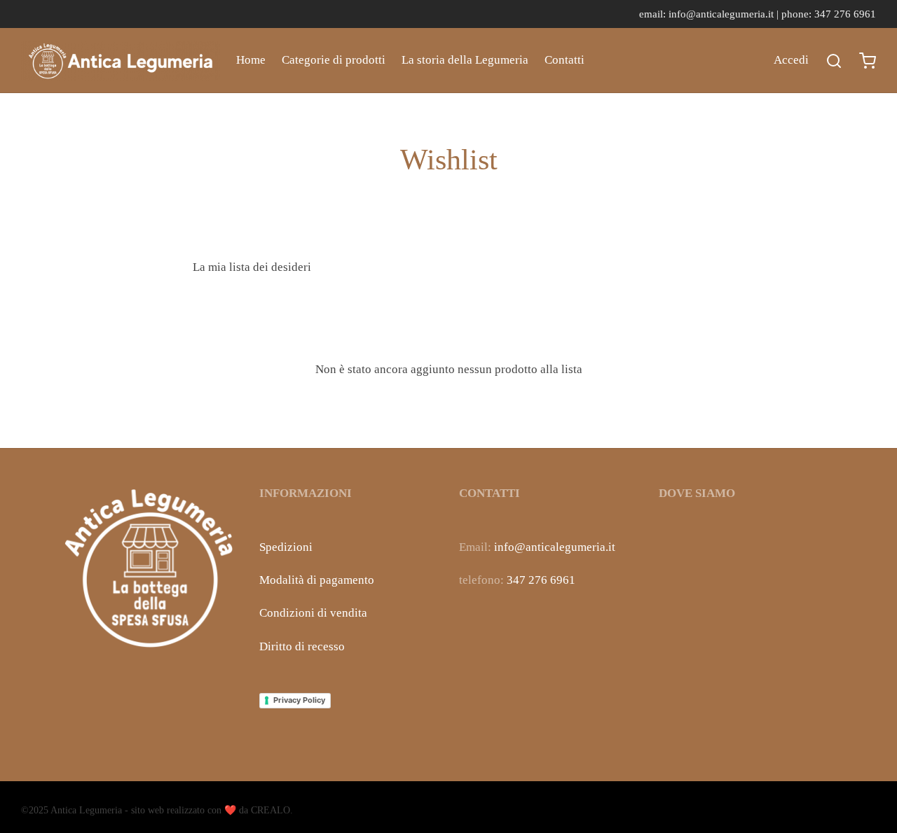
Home (251, 59)
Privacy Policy (299, 700)
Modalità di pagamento (316, 580)
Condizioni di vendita (313, 613)
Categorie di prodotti (333, 59)
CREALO (270, 810)
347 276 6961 (541, 580)
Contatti (564, 59)
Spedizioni (286, 547)
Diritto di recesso (302, 646)
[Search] (834, 60)
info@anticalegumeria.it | (725, 14)
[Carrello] (867, 60)
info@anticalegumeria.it (554, 547)
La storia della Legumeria (465, 59)
